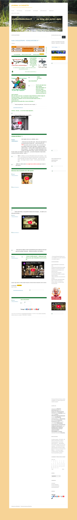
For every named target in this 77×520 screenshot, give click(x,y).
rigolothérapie (54, 428)
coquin (64, 413)
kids (58, 421)
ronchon (60, 428)
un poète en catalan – (55, 439)
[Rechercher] (64, 37)
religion (60, 427)
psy (57, 427)
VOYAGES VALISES (36, 54)
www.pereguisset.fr (54, 160)
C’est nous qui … (20, 10)
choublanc (29, 314)
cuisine (56, 414)
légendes (60, 423)
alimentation (53, 408)
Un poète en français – (55, 451)
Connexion (53, 483)
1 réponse (13, 43)
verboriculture (58, 432)
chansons (40, 313)
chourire (53, 413)
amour (58, 409)
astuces (60, 410)
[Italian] (56, 45)
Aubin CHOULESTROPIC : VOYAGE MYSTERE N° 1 (25, 40)
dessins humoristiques (58, 415)
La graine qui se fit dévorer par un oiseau (58, 267)
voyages (20, 314)
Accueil (12, 10)
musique (62, 424)
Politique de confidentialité (15, 506)
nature (53, 426)
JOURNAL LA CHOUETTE (20, 5)
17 (57, 465)
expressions (54, 418)
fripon (52, 420)
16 (55, 465)
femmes (62, 419)
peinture (59, 426)
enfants (12, 314)
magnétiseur (55, 424)
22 (53, 466)
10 (57, 463)
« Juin (52, 469)
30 (55, 467)
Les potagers (35, 10)
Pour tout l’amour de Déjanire (56, 272)
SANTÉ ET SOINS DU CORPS (26, 54)
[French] (54, 45)
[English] (55, 45)
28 (51, 467)
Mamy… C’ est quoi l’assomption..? (57, 280)
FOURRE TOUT (51, 10)
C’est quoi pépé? (28, 10)
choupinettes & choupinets (26, 313)
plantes (63, 426)
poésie (53, 427)
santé (53, 430)
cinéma (57, 413)
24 (57, 466)
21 (51, 466)
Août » (63, 469)
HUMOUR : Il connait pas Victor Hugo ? (57, 268)
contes (60, 413)
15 (53, 465)
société (57, 430)
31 (57, 467)
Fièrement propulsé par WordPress (26, 506)
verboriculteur (53, 432)
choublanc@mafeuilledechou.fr (18, 107)
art (37, 313)
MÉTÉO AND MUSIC (43, 10)
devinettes (44, 313)
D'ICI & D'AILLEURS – (54, 442)
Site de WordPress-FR (55, 487)
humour (15, 314)
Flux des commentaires (55, 485)
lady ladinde (61, 421)
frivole (55, 420)
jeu (17, 314)
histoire (59, 420)
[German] (58, 45)
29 (53, 467)
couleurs (52, 414)
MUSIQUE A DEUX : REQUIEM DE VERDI (57, 279)
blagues (53, 412)
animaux (54, 410)
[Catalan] (51, 45)
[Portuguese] (57, 45)
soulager (54, 431)
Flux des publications (55, 484)
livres (55, 423)
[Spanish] (53, 45)
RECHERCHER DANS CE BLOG (56, 35)
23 (55, 466)
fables (59, 418)
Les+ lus (52, 423)
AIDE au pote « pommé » (15, 13)
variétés (60, 431)
